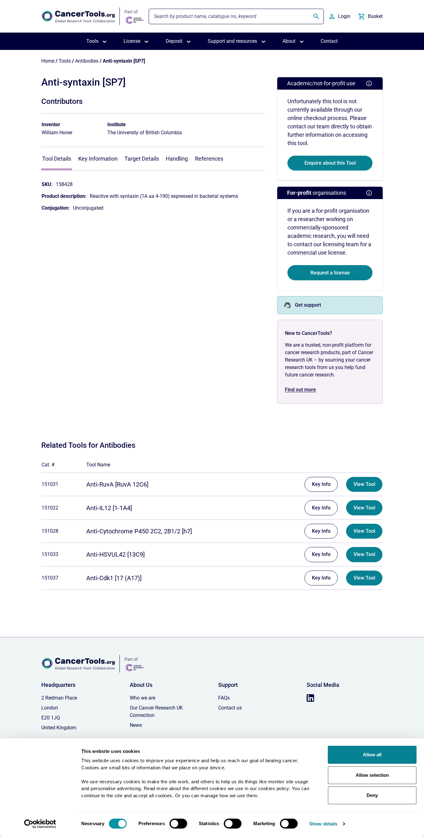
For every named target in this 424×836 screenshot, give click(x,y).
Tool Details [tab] (56, 158)
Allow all (372, 754)
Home (47, 61)
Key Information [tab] (98, 158)
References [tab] (209, 158)
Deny (372, 795)
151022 (50, 508)
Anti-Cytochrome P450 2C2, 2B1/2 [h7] (139, 531)
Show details (323, 823)
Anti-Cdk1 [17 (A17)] (114, 578)
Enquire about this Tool (330, 163)
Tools (65, 61)
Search (316, 16)
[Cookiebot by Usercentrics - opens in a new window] (40, 824)
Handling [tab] (177, 158)
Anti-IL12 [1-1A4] (109, 508)
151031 (50, 484)
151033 (50, 554)
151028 (50, 531)
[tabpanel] (153, 193)
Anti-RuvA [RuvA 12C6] (117, 484)
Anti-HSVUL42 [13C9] (115, 554)
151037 (50, 578)
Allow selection (372, 775)
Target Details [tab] (141, 158)
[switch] (178, 824)
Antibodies (86, 61)
